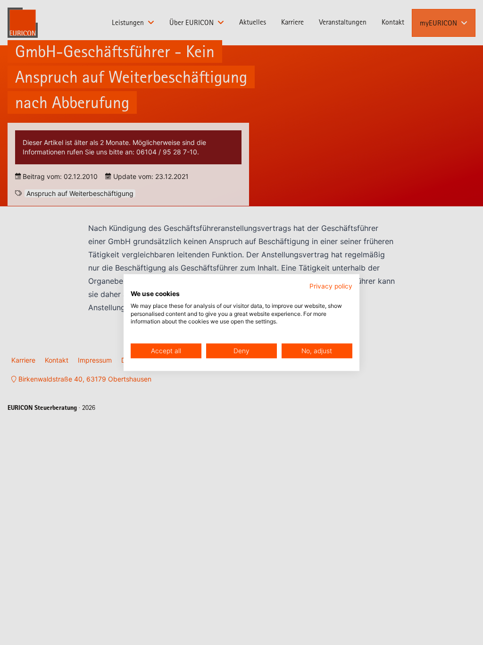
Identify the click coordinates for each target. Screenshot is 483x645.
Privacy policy (330, 286)
